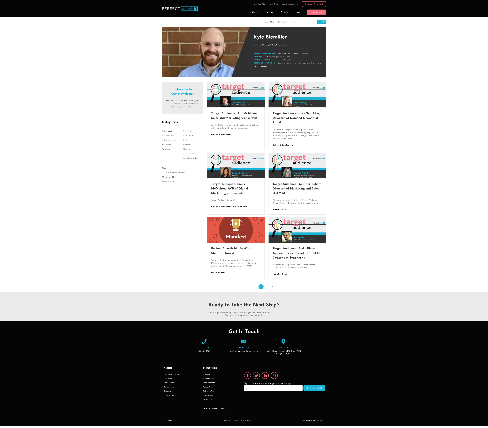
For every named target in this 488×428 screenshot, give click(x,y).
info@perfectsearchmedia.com (284, 4)
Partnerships (169, 383)
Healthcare (207, 400)
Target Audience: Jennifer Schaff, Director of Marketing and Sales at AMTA (297, 189)
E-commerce (208, 379)
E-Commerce (168, 140)
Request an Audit (314, 4)
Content (187, 145)
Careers (284, 12)
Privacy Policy (170, 395)
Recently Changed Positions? (215, 408)
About (255, 12)
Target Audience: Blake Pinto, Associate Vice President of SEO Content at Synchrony (296, 253)
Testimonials (169, 387)
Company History (171, 374)
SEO (185, 140)
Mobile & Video (190, 158)
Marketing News (240, 207)
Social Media (189, 154)
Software (166, 149)
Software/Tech (209, 391)
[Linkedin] (265, 375)
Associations (168, 136)
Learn (298, 12)
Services (269, 12)
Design (186, 149)
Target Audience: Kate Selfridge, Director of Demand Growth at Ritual (296, 118)
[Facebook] (247, 375)
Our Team (168, 379)
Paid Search (189, 136)
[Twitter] (256, 375)
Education (167, 145)
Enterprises (208, 395)
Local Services (209, 383)
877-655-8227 (260, 4)
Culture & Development (221, 134)
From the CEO (169, 182)
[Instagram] (274, 375)
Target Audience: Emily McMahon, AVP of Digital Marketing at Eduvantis (229, 189)
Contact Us (316, 13)
